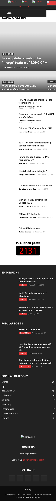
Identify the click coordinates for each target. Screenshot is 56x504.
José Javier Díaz (25, 132)
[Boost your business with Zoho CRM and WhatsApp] (8, 118)
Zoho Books (7, 395)
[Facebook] (12, 478)
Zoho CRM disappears (29, 228)
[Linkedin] (28, 478)
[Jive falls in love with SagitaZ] (8, 175)
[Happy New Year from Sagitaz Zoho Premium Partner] (8, 285)
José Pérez (23, 163)
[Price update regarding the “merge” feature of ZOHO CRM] (28, 46)
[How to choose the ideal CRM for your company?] (8, 160)
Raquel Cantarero (26, 206)
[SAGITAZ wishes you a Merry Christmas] (8, 297)
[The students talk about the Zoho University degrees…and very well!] (8, 364)
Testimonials (25, 366)
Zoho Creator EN (9, 413)
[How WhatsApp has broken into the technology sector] (8, 103)
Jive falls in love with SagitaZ (33, 171)
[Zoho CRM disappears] (8, 232)
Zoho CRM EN (8, 54)
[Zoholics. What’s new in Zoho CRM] (8, 132)
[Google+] (20, 478)
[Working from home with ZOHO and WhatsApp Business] (22, 82)
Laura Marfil (8, 67)
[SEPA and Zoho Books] (8, 217)
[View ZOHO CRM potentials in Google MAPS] (8, 203)
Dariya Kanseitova (27, 175)
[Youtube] (44, 478)
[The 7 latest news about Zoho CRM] (8, 193)
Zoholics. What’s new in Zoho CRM (35, 128)
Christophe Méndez (27, 189)
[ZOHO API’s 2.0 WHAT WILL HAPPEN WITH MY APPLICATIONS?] (8, 311)
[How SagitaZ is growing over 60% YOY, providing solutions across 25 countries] (8, 348)
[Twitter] (36, 478)
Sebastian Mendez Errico (30, 106)
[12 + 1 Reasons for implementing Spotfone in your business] (8, 146)
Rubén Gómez (25, 232)
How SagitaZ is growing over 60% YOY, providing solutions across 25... (35, 347)
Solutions (5, 399)
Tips (3, 386)
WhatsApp (6, 404)
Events (4, 381)
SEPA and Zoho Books (29, 214)
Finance (5, 417)
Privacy (28, 489)
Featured (23, 285)
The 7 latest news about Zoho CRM (35, 185)
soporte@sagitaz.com (33, 459)
